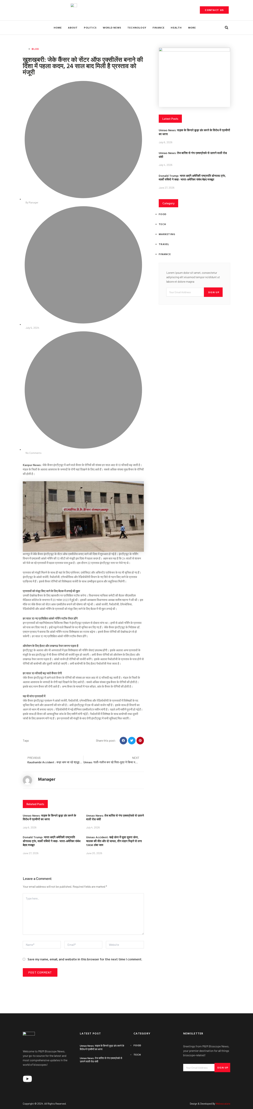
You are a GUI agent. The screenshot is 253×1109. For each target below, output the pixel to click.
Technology (136, 27)
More (192, 27)
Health (176, 27)
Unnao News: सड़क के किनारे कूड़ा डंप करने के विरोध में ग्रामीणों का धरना (49, 817)
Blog (35, 48)
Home (58, 27)
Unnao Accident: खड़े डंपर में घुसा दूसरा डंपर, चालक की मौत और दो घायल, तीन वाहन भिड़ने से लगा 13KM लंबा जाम (114, 841)
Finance (158, 27)
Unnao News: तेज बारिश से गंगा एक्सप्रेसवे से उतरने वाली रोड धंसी (115, 817)
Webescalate (223, 1103)
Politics (90, 27)
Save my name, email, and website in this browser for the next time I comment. (85, 959)
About (73, 27)
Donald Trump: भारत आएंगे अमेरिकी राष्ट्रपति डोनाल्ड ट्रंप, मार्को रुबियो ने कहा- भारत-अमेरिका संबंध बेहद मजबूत (51, 841)
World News (112, 27)
